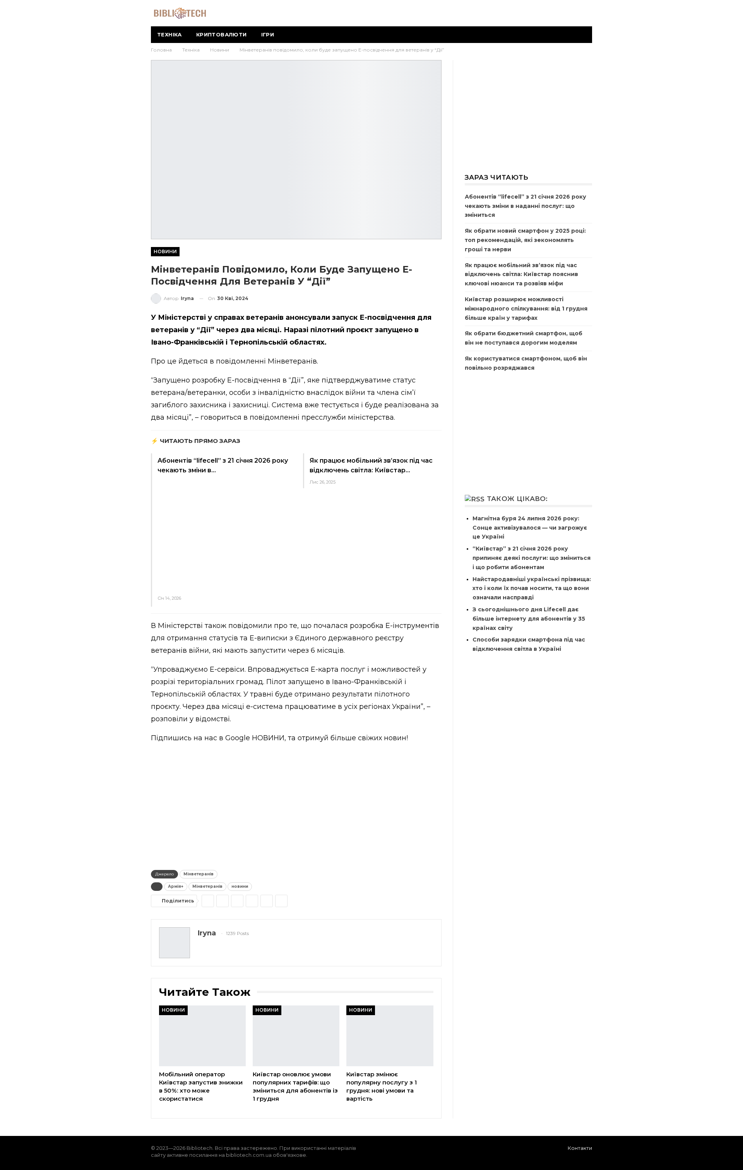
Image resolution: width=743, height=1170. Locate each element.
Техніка (169, 34)
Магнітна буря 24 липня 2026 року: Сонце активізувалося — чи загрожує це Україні (530, 527)
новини (239, 886)
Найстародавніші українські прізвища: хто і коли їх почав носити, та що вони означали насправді (532, 588)
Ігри (267, 34)
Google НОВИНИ (254, 738)
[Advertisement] (223, 533)
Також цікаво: (517, 499)
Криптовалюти (221, 34)
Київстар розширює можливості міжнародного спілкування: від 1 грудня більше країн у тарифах (526, 308)
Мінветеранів (198, 874)
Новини (165, 251)
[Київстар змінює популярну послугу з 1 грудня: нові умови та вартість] (389, 1035)
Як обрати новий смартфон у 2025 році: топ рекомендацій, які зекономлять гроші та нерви (525, 240)
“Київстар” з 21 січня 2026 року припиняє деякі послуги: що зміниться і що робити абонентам (532, 558)
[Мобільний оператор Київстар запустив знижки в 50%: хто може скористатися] (202, 1035)
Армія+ (175, 886)
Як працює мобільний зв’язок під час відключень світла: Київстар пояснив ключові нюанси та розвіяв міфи (521, 274)
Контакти (580, 1148)
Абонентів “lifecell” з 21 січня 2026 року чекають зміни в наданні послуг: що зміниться (525, 206)
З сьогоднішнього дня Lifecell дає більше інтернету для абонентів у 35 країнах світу (529, 618)
